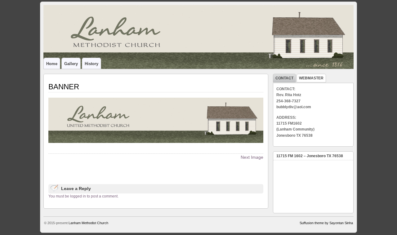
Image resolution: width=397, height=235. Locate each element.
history (91, 63)
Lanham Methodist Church (88, 223)
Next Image (252, 157)
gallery (71, 63)
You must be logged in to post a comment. (83, 196)
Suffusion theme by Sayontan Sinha (326, 223)
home (51, 63)
